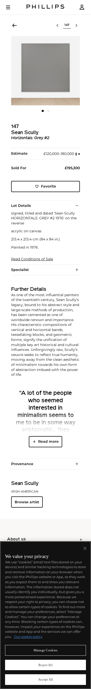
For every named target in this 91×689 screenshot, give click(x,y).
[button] (45, 70)
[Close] (84, 548)
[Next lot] (76, 25)
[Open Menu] (11, 7)
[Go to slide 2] (48, 111)
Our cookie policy (28, 637)
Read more (48, 441)
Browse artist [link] (27, 502)
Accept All (45, 679)
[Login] (82, 7)
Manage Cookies (45, 650)
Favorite (48, 186)
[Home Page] (45, 7)
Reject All (45, 665)
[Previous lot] (57, 25)
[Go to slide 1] (42, 111)
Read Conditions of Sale (32, 259)
